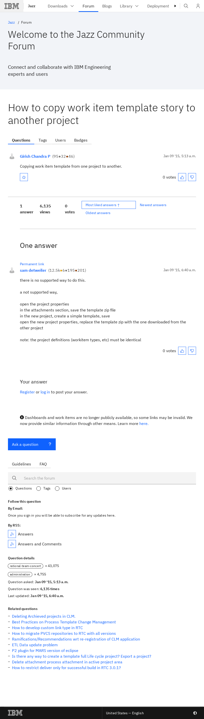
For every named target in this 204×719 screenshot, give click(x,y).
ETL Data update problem (35, 644)
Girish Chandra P (35, 156)
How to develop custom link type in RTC (47, 627)
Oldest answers (98, 213)
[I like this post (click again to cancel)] (182, 177)
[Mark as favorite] (24, 177)
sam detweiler (33, 270)
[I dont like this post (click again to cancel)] (192, 177)
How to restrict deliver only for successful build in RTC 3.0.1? (66, 667)
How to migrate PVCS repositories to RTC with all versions (64, 633)
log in (45, 391)
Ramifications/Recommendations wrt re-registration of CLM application (76, 639)
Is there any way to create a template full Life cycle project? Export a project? (81, 656)
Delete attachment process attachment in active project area (67, 661)
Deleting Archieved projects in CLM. (43, 616)
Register (27, 391)
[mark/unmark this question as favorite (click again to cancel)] (24, 177)
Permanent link (32, 264)
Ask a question (25, 444)
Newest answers (153, 205)
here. (144, 423)
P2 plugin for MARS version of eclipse (45, 650)
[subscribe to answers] (12, 534)
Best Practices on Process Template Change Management (64, 621)
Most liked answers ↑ (103, 205)
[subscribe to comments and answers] (12, 544)
